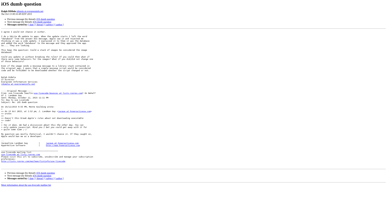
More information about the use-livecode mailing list (26, 185)
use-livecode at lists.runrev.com (20, 154)
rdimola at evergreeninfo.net (29, 11)
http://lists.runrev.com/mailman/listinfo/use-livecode (33, 161)
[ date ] (31, 24)
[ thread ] (40, 24)
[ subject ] (49, 24)
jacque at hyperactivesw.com (74, 111)
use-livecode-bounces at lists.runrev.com (58, 93)
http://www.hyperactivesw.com (63, 145)
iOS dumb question (45, 19)
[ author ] (59, 24)
